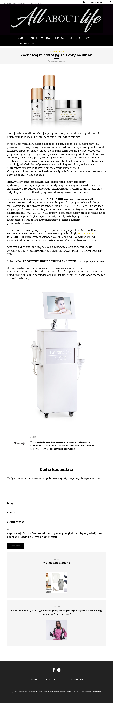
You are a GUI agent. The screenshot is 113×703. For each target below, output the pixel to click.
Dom (87, 38)
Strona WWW (16, 521)
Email (11, 512)
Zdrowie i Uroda (52, 38)
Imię (10, 503)
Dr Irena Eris (86, 233)
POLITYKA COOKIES (51, 680)
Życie (21, 38)
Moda (33, 38)
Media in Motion (93, 691)
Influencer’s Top (30, 43)
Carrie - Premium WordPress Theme (54, 691)
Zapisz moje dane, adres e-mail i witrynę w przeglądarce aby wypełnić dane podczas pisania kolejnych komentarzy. (55, 535)
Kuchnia (74, 38)
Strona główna (9, 3)
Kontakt (39, 3)
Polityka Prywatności (75, 680)
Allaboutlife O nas (26, 3)
